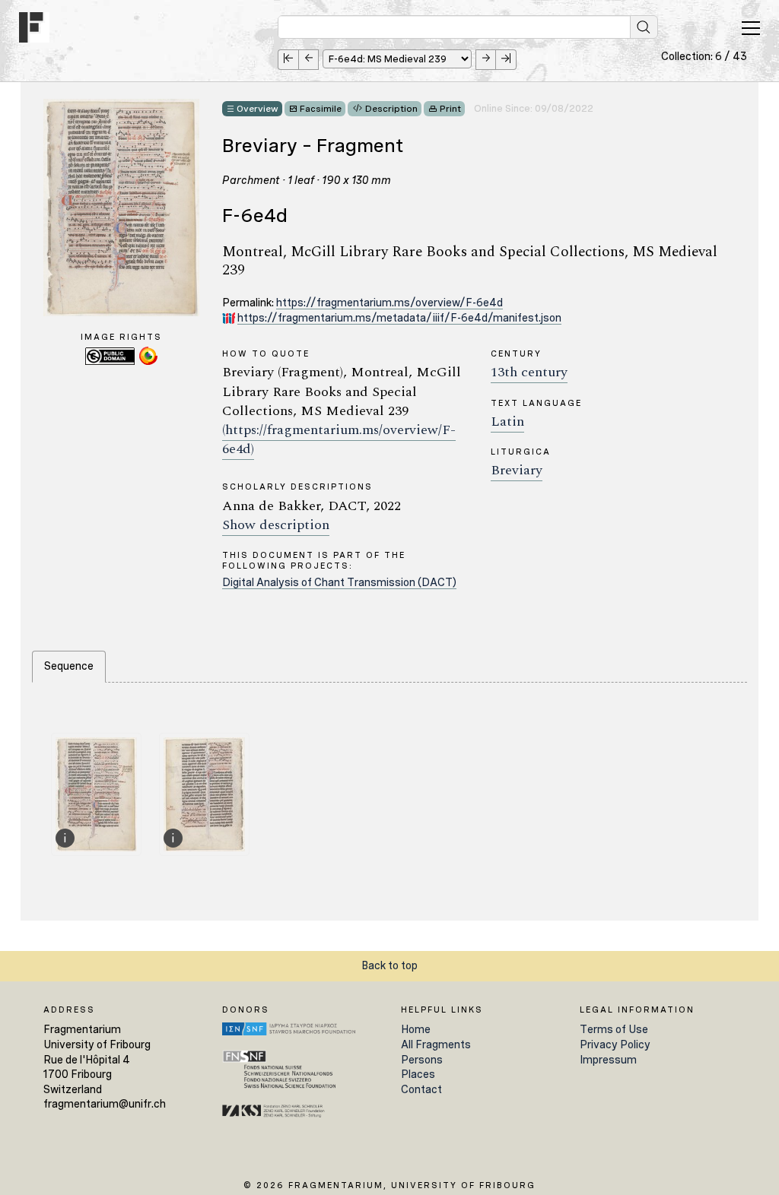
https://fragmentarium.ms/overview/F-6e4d (389, 302)
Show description (275, 525)
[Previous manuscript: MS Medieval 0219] (308, 59)
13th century (529, 372)
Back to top (389, 965)
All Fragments (436, 1044)
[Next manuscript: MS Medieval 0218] (485, 59)
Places (418, 1074)
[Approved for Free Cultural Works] (148, 363)
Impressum (608, 1060)
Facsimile (321, 108)
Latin (507, 421)
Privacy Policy (615, 1044)
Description (391, 108)
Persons (422, 1060)
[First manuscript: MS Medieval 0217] (288, 59)
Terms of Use (614, 1029)
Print (450, 108)
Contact (421, 1089)
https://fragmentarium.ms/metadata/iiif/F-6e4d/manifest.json (399, 318)
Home (416, 1029)
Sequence (69, 666)
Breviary (516, 470)
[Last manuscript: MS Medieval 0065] (506, 59)
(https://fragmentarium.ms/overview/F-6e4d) (339, 439)
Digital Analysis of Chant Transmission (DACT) (339, 582)
